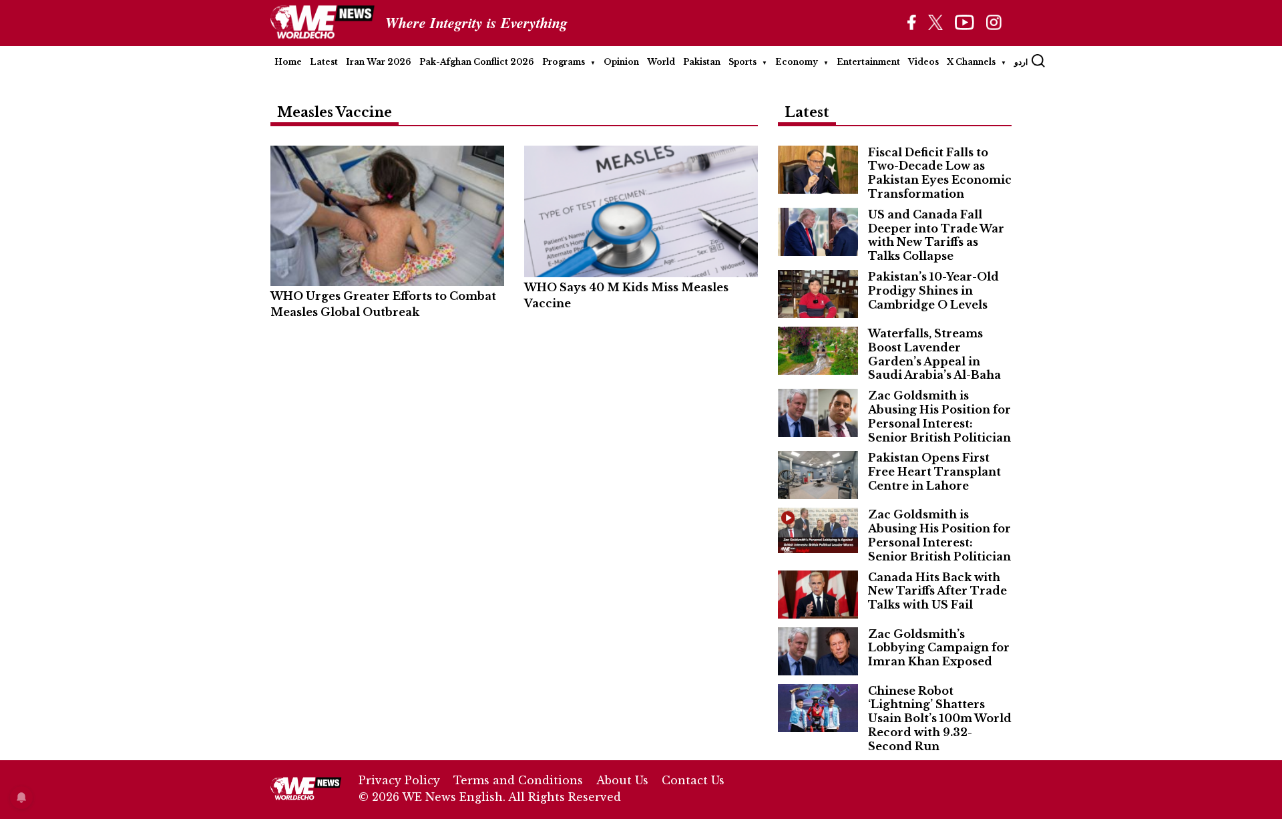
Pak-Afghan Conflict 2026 (476, 62)
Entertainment (868, 62)
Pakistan (701, 62)
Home (288, 62)
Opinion (621, 62)
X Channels (971, 62)
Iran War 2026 (378, 62)
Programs (563, 62)
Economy (796, 62)
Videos (923, 62)
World (661, 62)
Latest (324, 62)
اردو (1021, 62)
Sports (742, 62)
